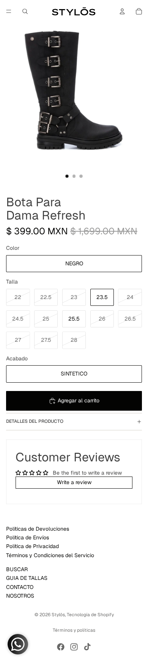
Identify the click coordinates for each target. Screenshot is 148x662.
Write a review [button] (74, 482)
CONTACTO (19, 587)
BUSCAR (17, 569)
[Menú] (8, 11)
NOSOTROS (20, 595)
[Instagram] (74, 646)
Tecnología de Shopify (90, 615)
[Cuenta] (122, 11)
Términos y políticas (74, 630)
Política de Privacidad (32, 546)
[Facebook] (60, 646)
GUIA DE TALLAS (26, 578)
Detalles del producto (34, 421)
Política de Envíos (27, 537)
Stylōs (58, 615)
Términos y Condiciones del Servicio (50, 555)
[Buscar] (25, 11)
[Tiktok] (87, 646)
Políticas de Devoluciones (37, 528)
